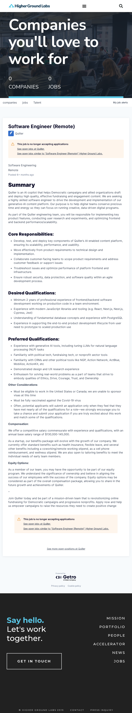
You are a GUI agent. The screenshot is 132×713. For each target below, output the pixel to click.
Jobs (119, 661)
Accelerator (109, 644)
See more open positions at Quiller (66, 548)
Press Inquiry (101, 710)
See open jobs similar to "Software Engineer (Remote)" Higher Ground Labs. (60, 153)
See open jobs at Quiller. (31, 148)
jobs (25, 102)
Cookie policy (74, 586)
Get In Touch (34, 661)
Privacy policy (58, 586)
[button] (84, 6)
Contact (77, 710)
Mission (116, 618)
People (116, 635)
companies (10, 102)
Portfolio (112, 627)
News (118, 653)
